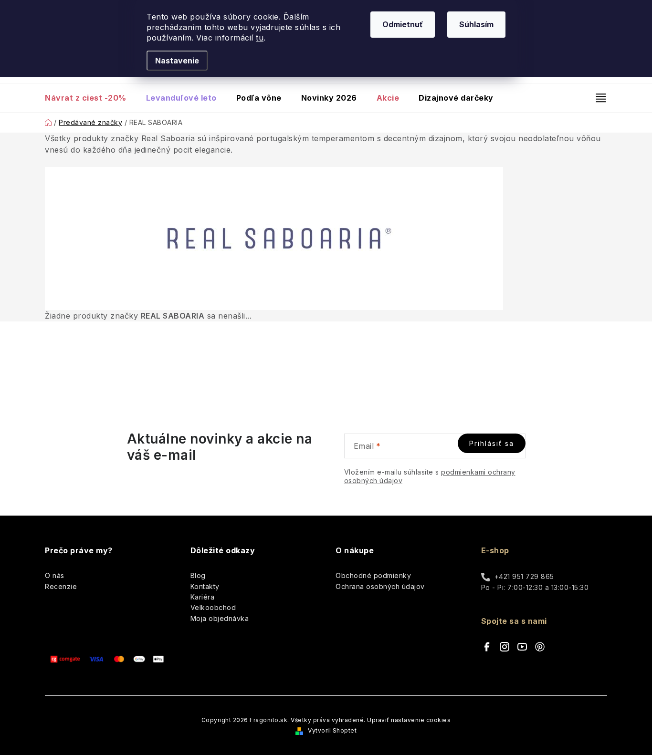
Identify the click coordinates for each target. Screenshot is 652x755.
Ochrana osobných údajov (380, 586)
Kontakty (205, 586)
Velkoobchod (213, 607)
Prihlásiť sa (491, 443)
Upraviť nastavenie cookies (409, 720)
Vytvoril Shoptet (332, 730)
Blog (198, 575)
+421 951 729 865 (524, 576)
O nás (54, 575)
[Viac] (597, 97)
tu (259, 37)
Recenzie (61, 586)
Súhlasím (476, 24)
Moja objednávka (219, 618)
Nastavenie (177, 60)
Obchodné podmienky (373, 575)
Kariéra (202, 597)
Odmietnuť (402, 24)
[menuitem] (90, 97)
